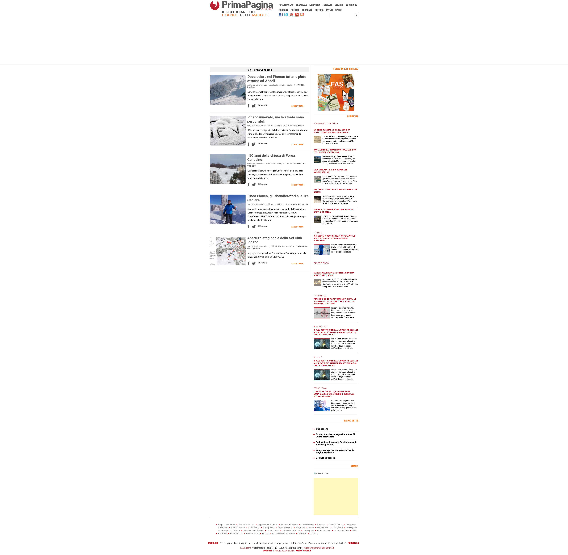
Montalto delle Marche (253, 530)
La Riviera (314, 4)
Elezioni (339, 4)
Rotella (265, 533)
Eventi (329, 10)
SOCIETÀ (318, 357)
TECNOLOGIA (320, 388)
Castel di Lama (335, 524)
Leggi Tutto (297, 106)
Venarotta (314, 533)
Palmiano (222, 533)
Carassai (321, 524)
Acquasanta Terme (226, 524)
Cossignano (268, 527)
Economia (307, 10)
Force (311, 527)
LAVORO (318, 232)
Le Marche (351, 4)
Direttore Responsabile (283, 551)
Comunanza (253, 527)
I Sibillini (327, 4)
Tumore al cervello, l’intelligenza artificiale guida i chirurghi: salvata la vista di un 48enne (334, 394)
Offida (354, 530)
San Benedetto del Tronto (283, 533)
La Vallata (301, 4)
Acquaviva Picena (246, 524)
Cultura (319, 10)
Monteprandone (341, 530)
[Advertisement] (284, 41)
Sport (338, 10)
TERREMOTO (320, 295)
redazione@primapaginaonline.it (319, 548)
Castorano (222, 527)
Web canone (322, 429)
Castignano (351, 524)
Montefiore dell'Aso (291, 530)
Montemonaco (323, 530)
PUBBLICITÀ (353, 542)
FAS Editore (245, 548)
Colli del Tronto (238, 527)
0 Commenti (263, 105)
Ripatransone (236, 533)
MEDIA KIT (213, 542)
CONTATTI (267, 550)
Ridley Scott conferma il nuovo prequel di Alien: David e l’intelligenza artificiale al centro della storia (336, 332)
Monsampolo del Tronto (229, 530)
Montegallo (309, 530)
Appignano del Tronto (267, 524)
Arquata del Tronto (289, 524)
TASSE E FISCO (321, 263)
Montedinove (273, 530)
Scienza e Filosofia (325, 458)
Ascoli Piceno (286, 4)
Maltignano (338, 527)
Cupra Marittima (285, 527)
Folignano (300, 527)
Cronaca (283, 10)
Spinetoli (302, 533)
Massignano (352, 527)
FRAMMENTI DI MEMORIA (326, 123)
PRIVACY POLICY (303, 550)
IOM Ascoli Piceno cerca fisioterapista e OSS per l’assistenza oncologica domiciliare (334, 238)
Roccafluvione (252, 533)
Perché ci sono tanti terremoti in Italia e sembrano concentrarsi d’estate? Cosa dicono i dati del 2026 (335, 301)
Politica (295, 10)
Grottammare (323, 527)
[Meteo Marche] (321, 473)
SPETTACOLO (320, 326)
